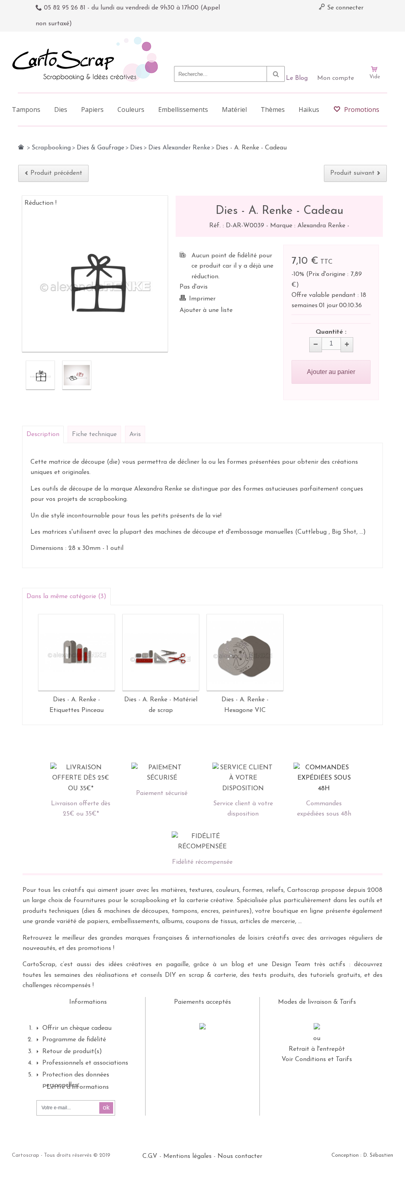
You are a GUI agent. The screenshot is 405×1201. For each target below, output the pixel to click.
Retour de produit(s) (72, 1051)
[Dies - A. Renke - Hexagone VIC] (245, 652)
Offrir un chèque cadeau (77, 1028)
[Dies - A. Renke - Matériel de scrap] (161, 652)
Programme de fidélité (74, 1040)
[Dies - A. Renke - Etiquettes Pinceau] (77, 652)
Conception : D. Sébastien (362, 1155)
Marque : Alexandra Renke (308, 226)
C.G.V (149, 1156)
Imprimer (202, 299)
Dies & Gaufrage (100, 148)
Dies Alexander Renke (179, 148)
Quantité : (331, 332)
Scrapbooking (51, 148)
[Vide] (374, 46)
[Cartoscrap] (87, 39)
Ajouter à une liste (206, 310)
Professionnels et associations (85, 1063)
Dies (136, 148)
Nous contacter (240, 1156)
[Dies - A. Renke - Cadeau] (40, 375)
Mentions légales (187, 1156)
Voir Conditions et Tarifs (317, 1059)
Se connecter (344, 8)
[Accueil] (21, 147)
